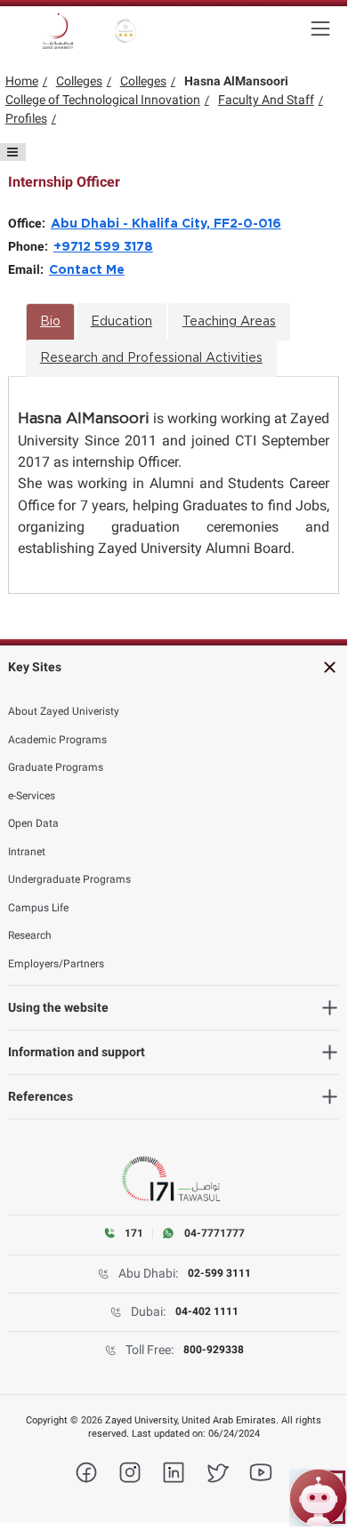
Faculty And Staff (266, 99)
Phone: (30, 246)
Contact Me (87, 270)
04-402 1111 (207, 1311)
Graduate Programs (55, 767)
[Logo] (58, 31)
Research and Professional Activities (151, 358)
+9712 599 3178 (103, 247)
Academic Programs (57, 739)
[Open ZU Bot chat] (318, 1498)
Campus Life (38, 908)
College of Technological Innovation (102, 99)
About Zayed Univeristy (63, 711)
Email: (28, 269)
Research (30, 935)
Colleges (79, 81)
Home (21, 81)
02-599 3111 (219, 1273)
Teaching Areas (229, 322)
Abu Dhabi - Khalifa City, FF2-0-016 (166, 224)
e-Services (31, 796)
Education (121, 322)
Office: (29, 223)
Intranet (26, 852)
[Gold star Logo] (126, 31)
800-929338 (213, 1349)
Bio (50, 322)
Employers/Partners (56, 964)
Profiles (26, 118)
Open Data (33, 823)
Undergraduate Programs (69, 879)
